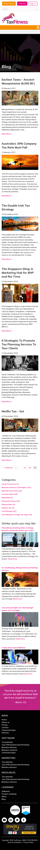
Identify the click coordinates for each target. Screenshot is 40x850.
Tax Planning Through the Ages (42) (17, 514)
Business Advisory (9, 782)
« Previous (8, 468)
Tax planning (7, 742)
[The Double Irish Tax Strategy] (20, 223)
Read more (12, 559)
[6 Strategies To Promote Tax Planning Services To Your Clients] (20, 363)
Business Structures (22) (12, 491)
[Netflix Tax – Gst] (20, 425)
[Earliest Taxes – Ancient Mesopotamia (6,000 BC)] (20, 98)
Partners (5, 733)
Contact (5, 728)
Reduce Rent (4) (8, 504)
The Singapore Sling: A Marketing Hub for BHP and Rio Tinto (18, 272)
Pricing (4, 725)
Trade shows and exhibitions (13, 648)
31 (25, 468)
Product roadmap (9, 794)
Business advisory (9, 747)
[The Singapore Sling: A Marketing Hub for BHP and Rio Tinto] (20, 293)
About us (5, 722)
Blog (3, 799)
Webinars (6, 791)
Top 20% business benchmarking (15, 745)
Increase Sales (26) (10, 494)
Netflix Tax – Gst (13, 411)
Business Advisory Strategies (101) (16, 487)
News (4, 797)
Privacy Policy (29, 842)
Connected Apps (9, 730)
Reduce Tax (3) (8, 508)
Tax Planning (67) (9, 511)
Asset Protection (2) (10, 484)
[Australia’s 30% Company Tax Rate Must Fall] (20, 162)
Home (4, 720)
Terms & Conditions (14, 842)
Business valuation (9, 750)
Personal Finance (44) (11, 501)
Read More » (7, 134)
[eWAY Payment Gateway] (20, 829)
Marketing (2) (7, 497)
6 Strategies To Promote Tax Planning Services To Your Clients (19, 344)
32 (30, 468)
